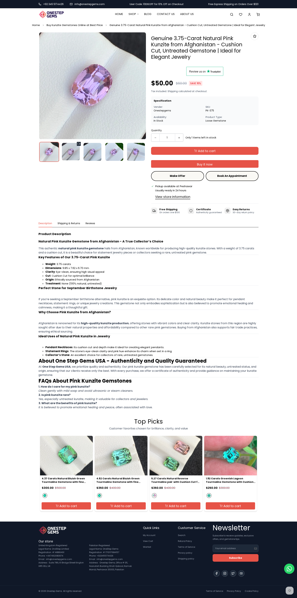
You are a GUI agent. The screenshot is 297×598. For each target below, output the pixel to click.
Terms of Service (186, 546)
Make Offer (177, 176)
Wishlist (147, 546)
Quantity (156, 130)
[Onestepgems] (51, 14)
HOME (119, 14)
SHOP (132, 14)
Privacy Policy (234, 591)
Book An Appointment (232, 176)
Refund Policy (185, 541)
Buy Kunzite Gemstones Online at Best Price (75, 25)
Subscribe (235, 558)
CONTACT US (166, 14)
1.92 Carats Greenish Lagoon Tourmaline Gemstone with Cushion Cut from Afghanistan (230, 480)
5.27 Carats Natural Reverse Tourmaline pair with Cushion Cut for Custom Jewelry (175, 480)
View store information (172, 197)
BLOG (147, 14)
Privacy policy (185, 552)
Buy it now (205, 164)
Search (181, 535)
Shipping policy (186, 558)
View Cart (148, 541)
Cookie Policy (251, 591)
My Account (149, 535)
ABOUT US (187, 14)
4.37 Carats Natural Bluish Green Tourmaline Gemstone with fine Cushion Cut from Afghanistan (63, 480)
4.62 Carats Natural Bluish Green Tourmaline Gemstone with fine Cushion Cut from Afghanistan (118, 480)
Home (36, 25)
